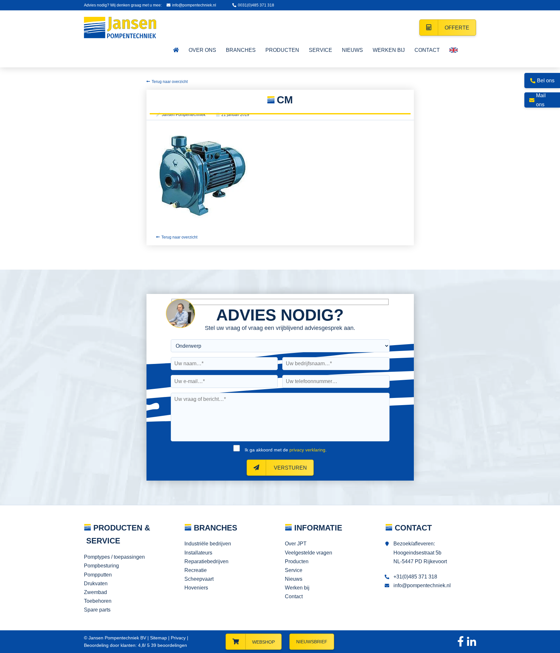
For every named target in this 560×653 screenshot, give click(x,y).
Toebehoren (97, 601)
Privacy (178, 637)
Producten (297, 561)
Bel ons (545, 80)
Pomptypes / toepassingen (114, 557)
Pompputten (98, 574)
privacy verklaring (307, 449)
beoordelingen (168, 645)
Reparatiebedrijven (206, 561)
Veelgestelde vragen (308, 552)
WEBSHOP (263, 642)
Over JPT (296, 543)
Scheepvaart (199, 579)
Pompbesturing (101, 565)
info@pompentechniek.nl (194, 5)
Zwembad (95, 592)
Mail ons (541, 100)
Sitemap (158, 637)
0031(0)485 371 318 (256, 5)
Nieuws (293, 579)
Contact (294, 596)
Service (293, 570)
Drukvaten (96, 583)
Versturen (290, 468)
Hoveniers (196, 587)
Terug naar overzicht (170, 81)
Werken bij (297, 587)
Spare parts (97, 609)
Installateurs (198, 552)
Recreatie (195, 570)
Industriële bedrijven (207, 543)
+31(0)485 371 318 (415, 576)
